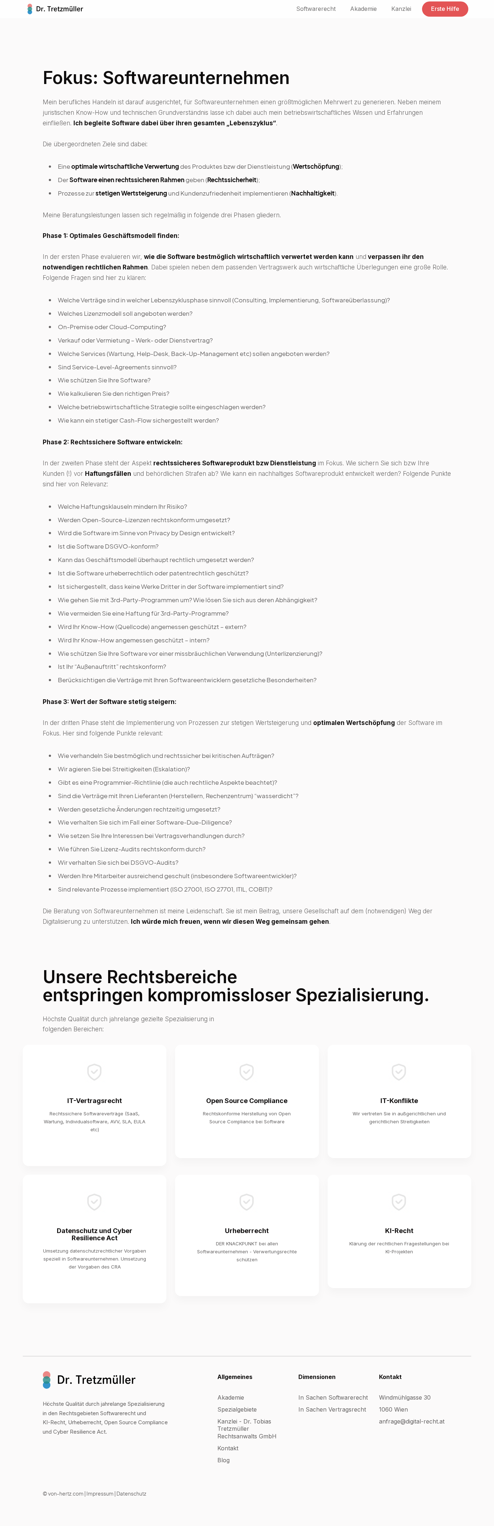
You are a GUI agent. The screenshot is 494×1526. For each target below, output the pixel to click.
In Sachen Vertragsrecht (332, 1409)
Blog (223, 1460)
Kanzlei (401, 8)
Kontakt (227, 1448)
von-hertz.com (66, 1493)
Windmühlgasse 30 (405, 1397)
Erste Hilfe (445, 8)
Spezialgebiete (237, 1409)
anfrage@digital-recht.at (411, 1421)
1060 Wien (393, 1409)
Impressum (100, 1493)
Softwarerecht (316, 8)
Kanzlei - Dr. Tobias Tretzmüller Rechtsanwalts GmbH (247, 1429)
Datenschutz (131, 1493)
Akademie (363, 8)
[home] (55, 9)
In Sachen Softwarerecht (333, 1397)
